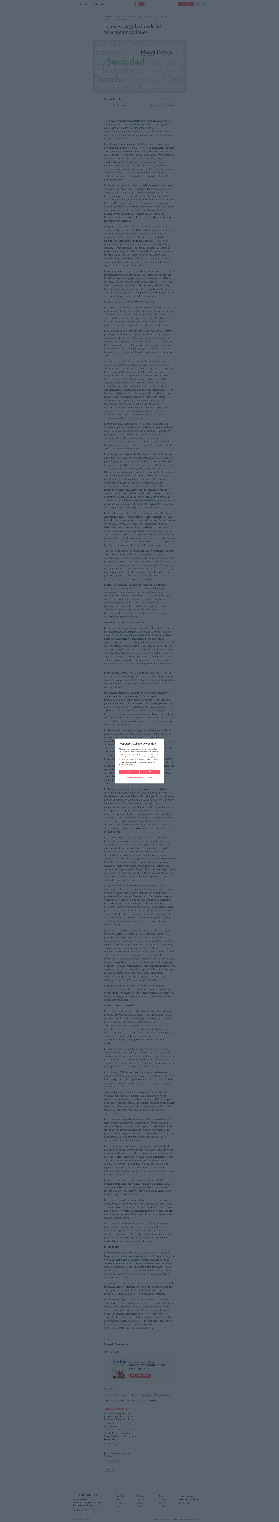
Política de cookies (126, 765)
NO (129, 772)
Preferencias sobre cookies (139, 777)
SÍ (150, 772)
